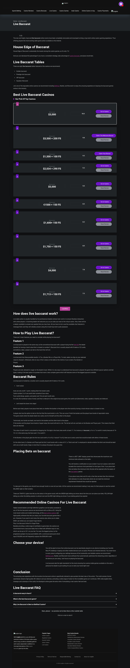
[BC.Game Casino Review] (26, 278)
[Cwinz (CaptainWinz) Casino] (26, 158)
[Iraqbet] (65, 3)
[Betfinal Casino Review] (26, 146)
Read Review (104, 116)
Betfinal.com (50, 556)
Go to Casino (104, 111)
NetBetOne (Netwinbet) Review (75, 637)
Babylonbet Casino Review (74, 643)
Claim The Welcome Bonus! (104, 135)
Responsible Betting (65, 656)
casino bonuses (75, 56)
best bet (76, 345)
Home (15, 21)
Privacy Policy (40, 656)
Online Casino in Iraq (88, 11)
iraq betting (74, 472)
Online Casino (46, 635)
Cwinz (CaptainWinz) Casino (75, 648)
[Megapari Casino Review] (26, 205)
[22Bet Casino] (26, 254)
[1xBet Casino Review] (26, 230)
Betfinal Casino (71, 635)
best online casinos (50, 513)
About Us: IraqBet (89, 656)
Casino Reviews (29, 11)
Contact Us (77, 656)
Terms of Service (51, 656)
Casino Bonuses (41, 11)
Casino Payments (103, 11)
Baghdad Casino (46, 638)
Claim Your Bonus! (104, 153)
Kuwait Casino (46, 640)
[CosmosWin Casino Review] (26, 194)
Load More (65, 308)
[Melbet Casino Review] (26, 169)
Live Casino (53, 11)
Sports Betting (16, 11)
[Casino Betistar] (26, 122)
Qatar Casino (45, 642)
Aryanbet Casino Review (74, 639)
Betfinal (57, 86)
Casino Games (64, 11)
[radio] (59, 619)
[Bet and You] (26, 302)
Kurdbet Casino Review (73, 641)
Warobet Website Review (74, 646)
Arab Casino (75, 11)
